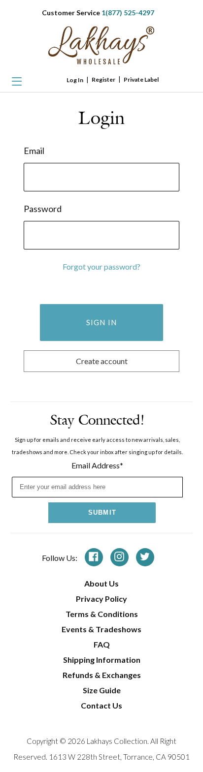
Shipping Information (101, 659)
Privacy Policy (101, 598)
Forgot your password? (101, 266)
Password (43, 208)
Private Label (141, 79)
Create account (102, 361)
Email (34, 150)
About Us (101, 583)
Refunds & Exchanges (102, 674)
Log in (75, 80)
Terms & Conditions (102, 613)
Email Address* (97, 465)
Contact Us (101, 705)
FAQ (102, 644)
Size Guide (102, 690)
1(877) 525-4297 (128, 12)
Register (103, 79)
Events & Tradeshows (101, 629)
